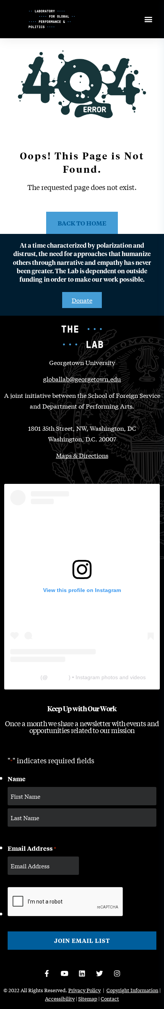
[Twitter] (99, 973)
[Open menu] (148, 19)
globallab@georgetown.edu (82, 378)
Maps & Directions (82, 455)
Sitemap (87, 998)
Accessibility (60, 998)
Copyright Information (132, 990)
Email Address (32, 848)
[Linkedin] (82, 973)
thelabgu (58, 677)
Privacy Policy (84, 990)
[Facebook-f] (47, 973)
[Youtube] (64, 973)
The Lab (29, 677)
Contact (110, 998)
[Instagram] (117, 973)
